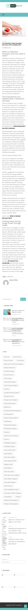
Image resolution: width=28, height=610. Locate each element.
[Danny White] (6, 283)
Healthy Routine (16, 345)
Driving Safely (20, 360)
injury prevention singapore (10, 385)
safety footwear (8, 453)
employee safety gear (9, 367)
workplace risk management (11, 500)
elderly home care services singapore (13, 364)
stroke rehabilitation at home (11, 489)
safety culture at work (9, 450)
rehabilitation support (9, 446)
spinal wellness (8, 468)
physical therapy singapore (11, 417)
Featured (4, 41)
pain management (8, 414)
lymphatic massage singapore (11, 392)
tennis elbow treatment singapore (12, 493)
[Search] (14, 10)
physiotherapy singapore (10, 425)
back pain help (17, 356)
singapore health (8, 464)
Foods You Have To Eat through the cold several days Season (16, 542)
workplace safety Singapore (11, 503)
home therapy (7, 378)
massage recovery (9, 396)
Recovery (6, 439)
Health (14, 335)
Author (4, 276)
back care (6, 356)
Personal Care (16, 314)
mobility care (7, 407)
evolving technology (9, 371)
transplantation (7, 496)
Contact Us (4, 559)
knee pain (6, 389)
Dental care (15, 324)
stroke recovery (8, 486)
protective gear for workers (11, 435)
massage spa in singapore (10, 399)
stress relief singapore (10, 482)
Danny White (13, 280)
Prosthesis (6, 432)
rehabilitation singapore (10, 442)
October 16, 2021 (6, 47)
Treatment (18, 496)
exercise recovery (8, 374)
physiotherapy (7, 421)
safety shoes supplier (9, 457)
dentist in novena (8, 360)
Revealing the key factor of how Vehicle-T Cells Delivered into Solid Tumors (17, 531)
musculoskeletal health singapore (12, 410)
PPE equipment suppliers (10, 428)
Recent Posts (10, 276)
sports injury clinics (9, 471)
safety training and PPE (10, 460)
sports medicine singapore (10, 478)
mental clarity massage (10, 403)
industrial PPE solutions (10, 382)
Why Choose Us (5, 562)
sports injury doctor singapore (11, 475)
